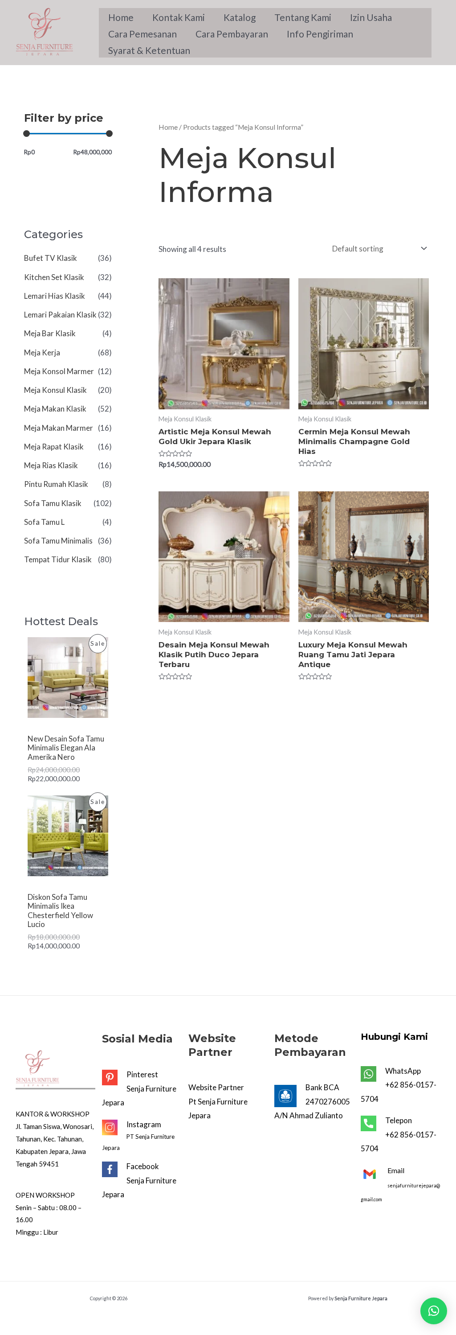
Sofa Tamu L (44, 522)
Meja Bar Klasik (50, 333)
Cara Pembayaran (231, 33)
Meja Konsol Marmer (59, 371)
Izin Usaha (371, 17)
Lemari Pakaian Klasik (60, 314)
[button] (433, 1311)
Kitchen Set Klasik (54, 277)
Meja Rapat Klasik (54, 446)
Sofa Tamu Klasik (52, 503)
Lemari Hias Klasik (54, 296)
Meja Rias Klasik (51, 465)
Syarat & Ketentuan (149, 50)
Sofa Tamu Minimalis (58, 540)
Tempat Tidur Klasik (58, 559)
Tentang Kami (302, 17)
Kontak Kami (178, 17)
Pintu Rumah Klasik (56, 484)
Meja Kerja (42, 352)
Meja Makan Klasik (55, 408)
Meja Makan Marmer (58, 428)
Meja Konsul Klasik (55, 390)
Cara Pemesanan (142, 33)
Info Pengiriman (320, 33)
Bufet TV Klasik (50, 258)
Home (121, 17)
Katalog (240, 17)
